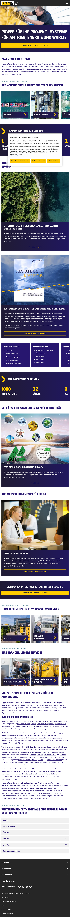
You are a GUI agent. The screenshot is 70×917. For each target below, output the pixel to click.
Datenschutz (15, 156)
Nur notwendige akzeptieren (20, 160)
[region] (35, 149)
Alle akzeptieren (53, 160)
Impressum (22, 156)
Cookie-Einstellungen (38, 160)
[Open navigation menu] (67, 2)
